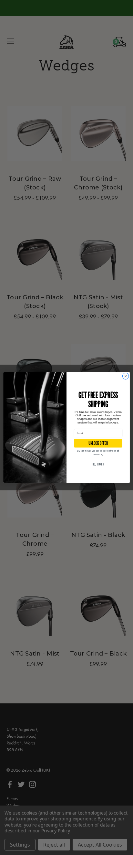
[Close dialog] (125, 376)
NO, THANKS (98, 464)
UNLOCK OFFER (97, 443)
